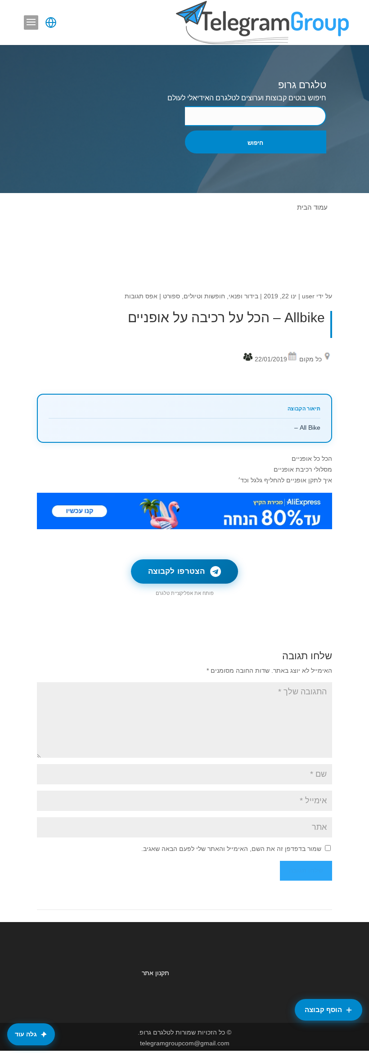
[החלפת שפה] (51, 23)
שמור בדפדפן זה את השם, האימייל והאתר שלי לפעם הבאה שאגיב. (231, 848)
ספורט (171, 296)
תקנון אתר (155, 972)
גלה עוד (26, 1034)
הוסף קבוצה (323, 1009)
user (308, 296)
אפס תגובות (141, 296)
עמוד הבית (312, 207)
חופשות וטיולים (204, 296)
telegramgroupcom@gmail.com (185, 1043)
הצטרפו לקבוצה (176, 571)
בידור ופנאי (243, 296)
